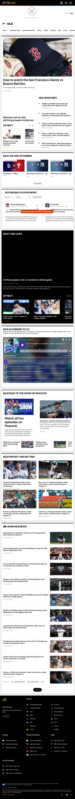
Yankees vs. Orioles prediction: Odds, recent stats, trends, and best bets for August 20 (55, 513)
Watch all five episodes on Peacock (14, 422)
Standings (53, 30)
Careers (10, 783)
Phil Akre (42, 431)
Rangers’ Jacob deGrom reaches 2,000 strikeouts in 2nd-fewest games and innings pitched (24, 580)
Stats (59, 30)
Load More (37, 689)
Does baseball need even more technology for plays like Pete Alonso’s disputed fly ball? (25, 549)
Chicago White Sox (19, 681)
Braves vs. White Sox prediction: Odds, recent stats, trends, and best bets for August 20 (24, 673)
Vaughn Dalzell (7, 518)
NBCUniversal (12, 787)
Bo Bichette (54, 204)
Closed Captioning (18, 783)
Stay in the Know (7, 707)
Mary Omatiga (7, 91)
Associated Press (46, 108)
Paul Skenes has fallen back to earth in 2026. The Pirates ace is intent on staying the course (25, 642)
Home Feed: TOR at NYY (59, 173)
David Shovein (46, 118)
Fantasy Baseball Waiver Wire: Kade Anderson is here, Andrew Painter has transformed (17, 484)
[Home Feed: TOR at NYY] (61, 166)
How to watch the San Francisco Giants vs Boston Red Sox (33, 82)
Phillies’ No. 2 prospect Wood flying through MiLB (11, 444)
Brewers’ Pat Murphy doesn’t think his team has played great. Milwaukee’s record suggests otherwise (25, 611)
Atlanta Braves (35, 681)
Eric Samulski (15, 489)
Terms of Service (27, 784)
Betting (46, 30)
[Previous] (29, 125)
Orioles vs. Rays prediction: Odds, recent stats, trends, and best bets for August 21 (57, 124)
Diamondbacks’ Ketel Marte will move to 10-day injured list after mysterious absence (24, 534)
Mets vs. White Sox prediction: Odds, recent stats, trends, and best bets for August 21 (55, 134)
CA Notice (19, 784)
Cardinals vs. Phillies (10, 173)
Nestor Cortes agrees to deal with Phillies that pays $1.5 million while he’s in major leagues (25, 596)
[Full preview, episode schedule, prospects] (56, 409)
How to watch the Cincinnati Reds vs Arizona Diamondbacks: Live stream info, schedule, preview (25, 565)
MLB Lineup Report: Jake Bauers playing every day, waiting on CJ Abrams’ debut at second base (56, 144)
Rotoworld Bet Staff (47, 127)
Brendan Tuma (46, 147)
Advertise (4, 783)
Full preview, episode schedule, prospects (55, 421)
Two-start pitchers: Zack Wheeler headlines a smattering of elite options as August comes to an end (56, 114)
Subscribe (6, 716)
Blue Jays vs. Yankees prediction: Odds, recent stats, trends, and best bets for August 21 (53, 484)
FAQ (25, 783)
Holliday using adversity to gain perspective (42, 444)
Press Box (40, 783)
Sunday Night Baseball (28, 30)
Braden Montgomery (18, 204)
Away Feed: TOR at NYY (35, 173)
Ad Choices (47, 783)
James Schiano (7, 489)
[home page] (9, 3)
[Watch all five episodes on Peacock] (19, 407)
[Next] (32, 125)
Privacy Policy (54, 783)
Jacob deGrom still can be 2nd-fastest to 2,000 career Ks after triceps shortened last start (24, 627)
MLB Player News (15, 30)
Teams (4, 30)
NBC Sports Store (32, 783)
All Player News (37, 197)
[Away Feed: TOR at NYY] (37, 166)
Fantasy (39, 30)
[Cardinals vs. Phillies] (13, 166)
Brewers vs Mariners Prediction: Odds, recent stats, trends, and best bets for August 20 (17, 513)
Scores (65, 30)
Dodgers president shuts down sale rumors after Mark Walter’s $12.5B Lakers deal (55, 104)
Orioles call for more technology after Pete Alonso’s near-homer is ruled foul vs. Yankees (23, 658)
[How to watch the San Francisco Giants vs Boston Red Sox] (37, 57)
